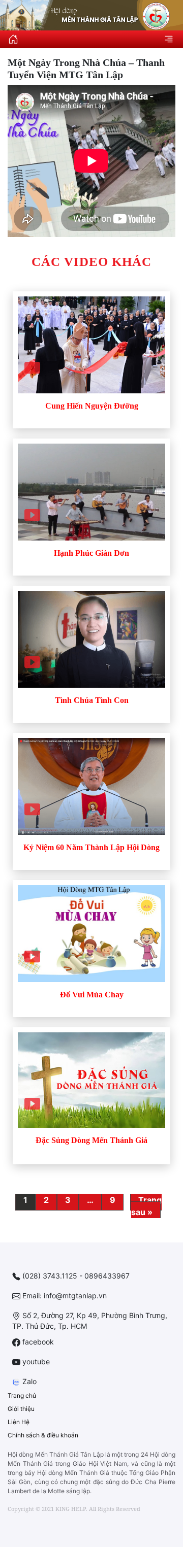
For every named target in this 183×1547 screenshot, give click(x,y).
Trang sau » (146, 1206)
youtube (35, 1361)
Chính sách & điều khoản (43, 1435)
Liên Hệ (18, 1422)
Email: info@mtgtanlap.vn (63, 1295)
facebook (37, 1341)
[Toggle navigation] (168, 38)
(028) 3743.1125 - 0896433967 (75, 1275)
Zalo (28, 1381)
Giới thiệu (21, 1409)
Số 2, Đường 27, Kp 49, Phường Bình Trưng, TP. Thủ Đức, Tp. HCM (89, 1320)
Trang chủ (22, 1395)
